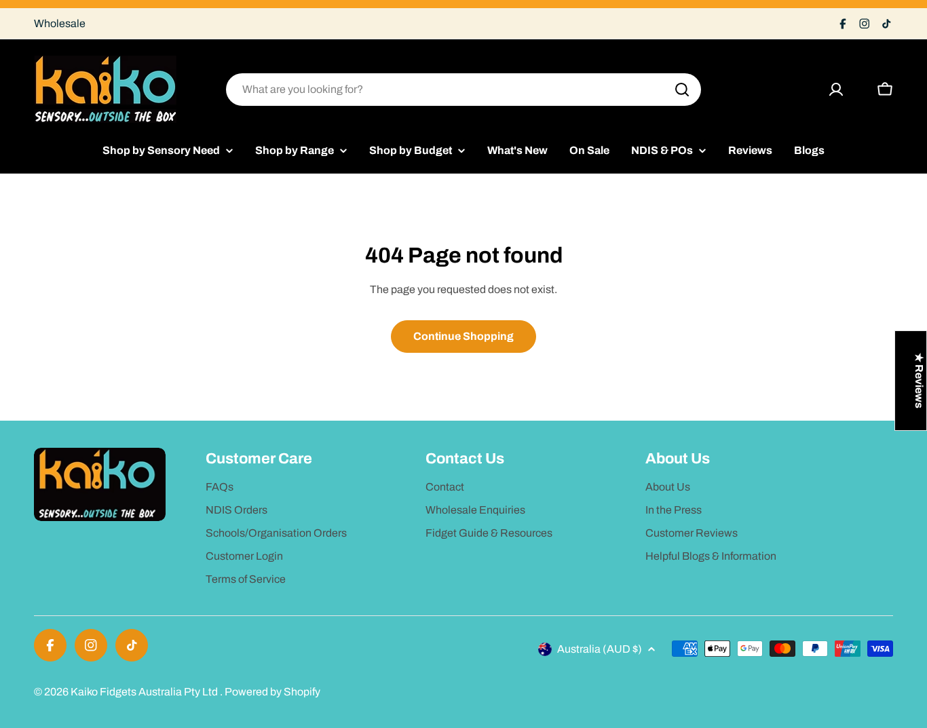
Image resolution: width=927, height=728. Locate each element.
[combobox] (463, 89)
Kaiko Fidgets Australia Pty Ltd (145, 691)
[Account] (836, 89)
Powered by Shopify (272, 691)
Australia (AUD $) (599, 649)
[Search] (682, 89)
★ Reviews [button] (919, 380)
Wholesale (60, 23)
